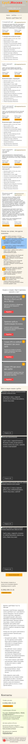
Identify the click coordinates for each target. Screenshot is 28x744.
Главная (8, 15)
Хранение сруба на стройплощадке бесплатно (13, 323)
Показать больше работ (14, 574)
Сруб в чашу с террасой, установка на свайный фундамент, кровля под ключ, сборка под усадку (13, 535)
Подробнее (9, 311)
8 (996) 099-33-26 (14, 8)
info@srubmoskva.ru (8, 733)
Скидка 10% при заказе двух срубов (12, 368)
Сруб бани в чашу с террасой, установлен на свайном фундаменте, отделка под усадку (13, 398)
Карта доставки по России (9, 728)
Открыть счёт (7, 433)
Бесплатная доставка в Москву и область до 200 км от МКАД (13, 299)
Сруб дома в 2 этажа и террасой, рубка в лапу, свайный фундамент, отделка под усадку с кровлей (13, 489)
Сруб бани (13, 15)
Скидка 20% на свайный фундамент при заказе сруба (12, 344)
